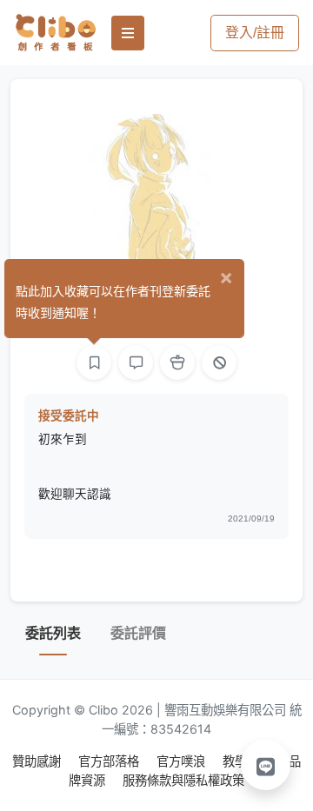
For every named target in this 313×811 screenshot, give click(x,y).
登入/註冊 (254, 32)
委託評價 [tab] (138, 633)
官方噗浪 (182, 761)
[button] (266, 765)
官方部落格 (110, 761)
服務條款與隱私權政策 (183, 780)
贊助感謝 (38, 761)
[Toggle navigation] (127, 33)
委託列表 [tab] (53, 633)
